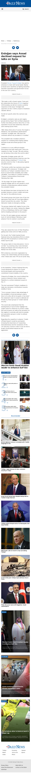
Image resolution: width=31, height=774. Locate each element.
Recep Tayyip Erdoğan (14, 83)
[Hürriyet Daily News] (15, 3)
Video (4, 754)
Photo (13, 754)
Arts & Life (15, 752)
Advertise (4, 769)
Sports (23, 752)
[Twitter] (17, 47)
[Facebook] (13, 47)
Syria (20, 103)
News (2, 40)
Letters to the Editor (21, 767)
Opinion (23, 750)
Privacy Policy (4, 765)
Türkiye (9, 40)
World (4, 752)
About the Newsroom (7, 767)
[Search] (23, 9)
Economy (14, 750)
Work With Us (19, 765)
